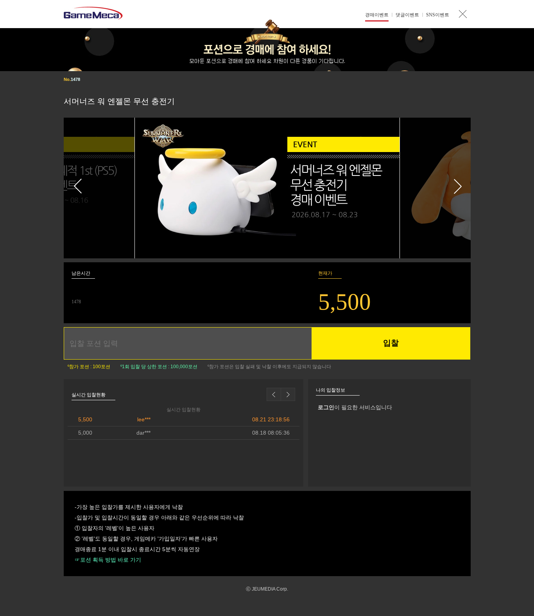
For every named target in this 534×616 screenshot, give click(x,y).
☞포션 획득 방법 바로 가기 (108, 560)
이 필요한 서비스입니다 (355, 407)
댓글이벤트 (407, 15)
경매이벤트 (377, 15)
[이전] (99, 188)
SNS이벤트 (437, 15)
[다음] (435, 188)
